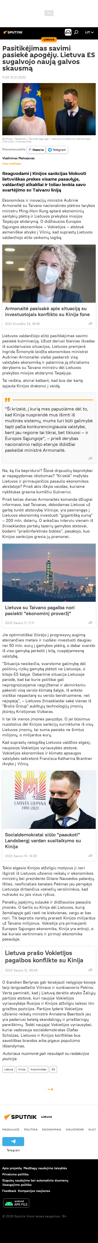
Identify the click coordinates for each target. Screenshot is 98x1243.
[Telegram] (57, 149)
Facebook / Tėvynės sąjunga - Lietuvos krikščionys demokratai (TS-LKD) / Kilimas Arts (46, 140)
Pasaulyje (10, 1129)
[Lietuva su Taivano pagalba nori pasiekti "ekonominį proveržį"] (49, 573)
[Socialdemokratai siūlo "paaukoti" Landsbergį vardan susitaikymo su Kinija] (49, 800)
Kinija (21, 1069)
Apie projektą (12, 1168)
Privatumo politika (15, 1174)
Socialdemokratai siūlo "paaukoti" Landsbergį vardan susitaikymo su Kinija (43, 840)
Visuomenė (75, 1129)
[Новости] (36, 149)
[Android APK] (16, 1204)
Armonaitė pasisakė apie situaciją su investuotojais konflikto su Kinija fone (47, 311)
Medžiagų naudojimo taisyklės (45, 1168)
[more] (90, 323)
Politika (31, 1129)
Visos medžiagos (11, 163)
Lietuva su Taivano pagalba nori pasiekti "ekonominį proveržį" (40, 610)
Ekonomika (51, 1129)
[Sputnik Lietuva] (13, 34)
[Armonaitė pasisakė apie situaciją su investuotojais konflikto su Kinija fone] (49, 274)
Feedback (9, 1191)
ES (53, 1069)
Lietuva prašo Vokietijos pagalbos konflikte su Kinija (44, 956)
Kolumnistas (38, 1069)
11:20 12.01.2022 (14, 77)
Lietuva (8, 1069)
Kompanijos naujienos (34, 1191)
